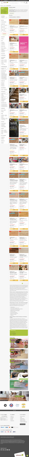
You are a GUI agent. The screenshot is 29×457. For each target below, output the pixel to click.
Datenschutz (22, 418)
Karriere (12, 419)
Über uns (12, 416)
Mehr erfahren (13, 99)
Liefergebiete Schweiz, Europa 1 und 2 (12, 441)
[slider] (4, 25)
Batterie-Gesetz (22, 420)
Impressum (12, 420)
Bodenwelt (2, 5)
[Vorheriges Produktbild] (10, 22)
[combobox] (15, 3)
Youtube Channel (17, 394)
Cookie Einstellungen (23, 421)
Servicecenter (22, 416)
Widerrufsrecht (22, 419)
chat (6, 0)
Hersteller (12, 417)
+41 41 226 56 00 (12, 0)
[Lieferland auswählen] (1, 0)
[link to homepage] (6, 2)
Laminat (4, 5)
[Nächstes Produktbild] (17, 22)
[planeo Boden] (19, 455)
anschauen (19, 396)
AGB (21, 417)
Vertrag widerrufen (22, 424)
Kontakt (12, 418)
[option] (14, 22)
